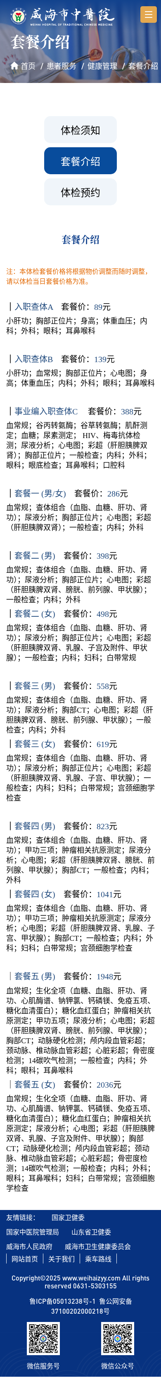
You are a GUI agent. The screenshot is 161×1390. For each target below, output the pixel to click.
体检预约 (80, 192)
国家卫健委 (68, 1217)
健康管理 (102, 66)
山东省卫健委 (91, 1232)
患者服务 (61, 66)
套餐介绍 (143, 66)
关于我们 (61, 1259)
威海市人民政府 (29, 1246)
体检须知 (80, 130)
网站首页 (25, 1259)
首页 (28, 66)
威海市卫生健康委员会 (98, 1246)
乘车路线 (98, 1259)
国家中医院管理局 (32, 1232)
